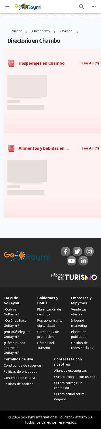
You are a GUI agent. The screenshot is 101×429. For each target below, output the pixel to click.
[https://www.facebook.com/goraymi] (65, 251)
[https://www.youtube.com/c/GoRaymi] (71, 261)
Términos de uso (18, 359)
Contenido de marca (19, 377)
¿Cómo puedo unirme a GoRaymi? (14, 347)
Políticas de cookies (18, 384)
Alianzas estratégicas (70, 370)
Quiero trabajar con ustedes (75, 376)
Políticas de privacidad (21, 371)
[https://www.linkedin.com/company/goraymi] (83, 261)
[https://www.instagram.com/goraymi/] (89, 251)
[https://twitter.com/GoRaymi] (77, 251)
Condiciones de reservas (23, 365)
